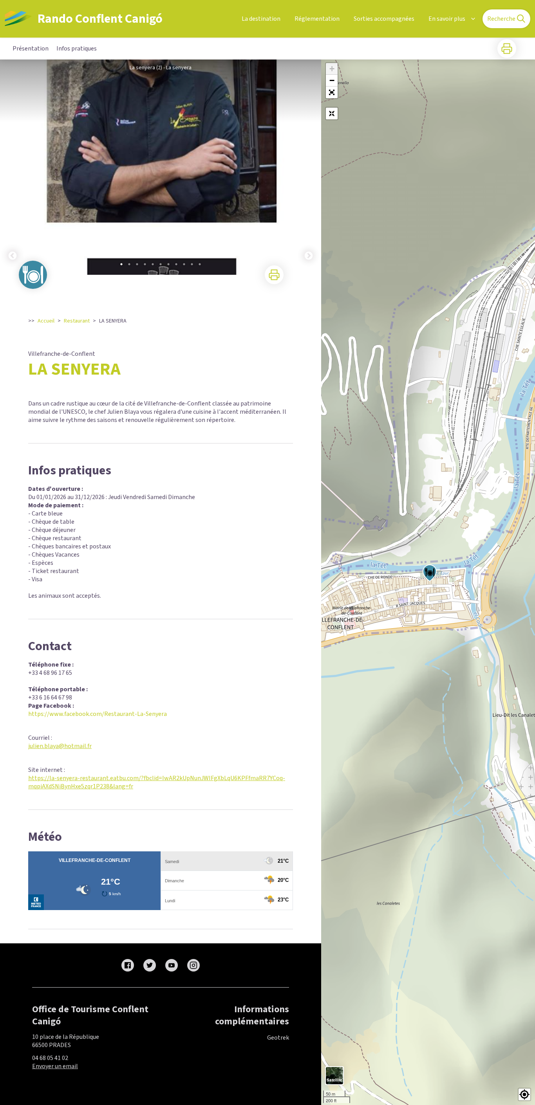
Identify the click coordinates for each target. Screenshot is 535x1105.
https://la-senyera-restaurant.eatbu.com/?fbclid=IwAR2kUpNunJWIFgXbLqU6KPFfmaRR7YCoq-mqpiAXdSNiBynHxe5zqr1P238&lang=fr (156, 782)
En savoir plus (446, 18)
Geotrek (278, 1037)
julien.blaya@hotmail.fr (60, 746)
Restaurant (77, 321)
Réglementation (317, 18)
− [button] (331, 80)
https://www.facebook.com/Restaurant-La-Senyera (97, 714)
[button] (332, 92)
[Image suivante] (308, 167)
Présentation (31, 48)
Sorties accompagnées (384, 18)
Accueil (46, 321)
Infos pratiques (76, 48)
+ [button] (331, 69)
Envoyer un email (55, 1066)
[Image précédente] (12, 167)
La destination (261, 18)
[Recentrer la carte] (332, 113)
